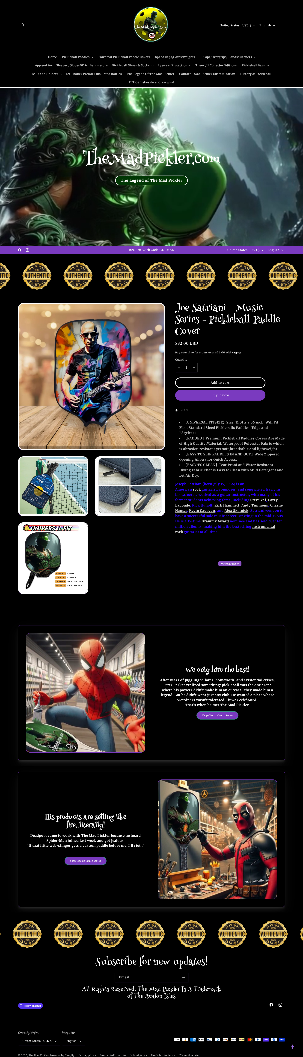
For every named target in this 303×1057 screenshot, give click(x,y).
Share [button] (184, 410)
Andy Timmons (254, 505)
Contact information (113, 1055)
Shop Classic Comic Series (217, 715)
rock (197, 489)
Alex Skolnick (236, 511)
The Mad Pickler (39, 1055)
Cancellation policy (163, 1055)
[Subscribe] (183, 977)
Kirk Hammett (226, 505)
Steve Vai (258, 500)
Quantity (181, 359)
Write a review (230, 563)
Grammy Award (215, 521)
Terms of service (189, 1055)
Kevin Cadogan (202, 511)
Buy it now (220, 395)
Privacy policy (87, 1055)
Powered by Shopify (62, 1055)
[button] (22, 25)
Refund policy (138, 1055)
